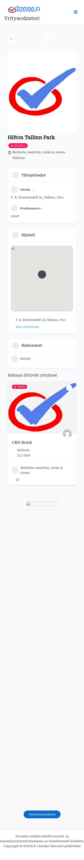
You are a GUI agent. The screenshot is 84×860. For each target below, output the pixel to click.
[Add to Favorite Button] (69, 388)
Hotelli (25, 359)
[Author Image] (67, 434)
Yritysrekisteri (22, 18)
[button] (42, 274)
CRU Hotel (22, 442)
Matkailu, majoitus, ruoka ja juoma (38, 152)
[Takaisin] (11, 39)
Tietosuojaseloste (42, 814)
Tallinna (18, 158)
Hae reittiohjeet (27, 326)
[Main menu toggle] (75, 12)
